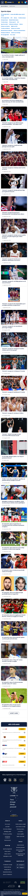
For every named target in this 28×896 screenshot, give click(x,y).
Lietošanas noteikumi (7, 837)
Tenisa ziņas (4, 22)
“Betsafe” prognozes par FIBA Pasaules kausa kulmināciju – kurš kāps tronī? (12, 123)
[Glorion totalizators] (24, 732)
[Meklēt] (22, 2)
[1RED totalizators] (24, 765)
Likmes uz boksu (5, 26)
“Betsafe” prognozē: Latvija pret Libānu (12, 413)
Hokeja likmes (7, 869)
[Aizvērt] (26, 891)
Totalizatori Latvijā (7, 864)
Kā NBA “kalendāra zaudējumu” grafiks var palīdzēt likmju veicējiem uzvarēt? (13, 479)
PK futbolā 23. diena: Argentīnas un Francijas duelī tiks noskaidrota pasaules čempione (13, 525)
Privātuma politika (7, 834)
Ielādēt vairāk (14, 713)
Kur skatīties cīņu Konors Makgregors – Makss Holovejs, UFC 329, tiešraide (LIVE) (13, 101)
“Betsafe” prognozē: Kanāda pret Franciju (13, 392)
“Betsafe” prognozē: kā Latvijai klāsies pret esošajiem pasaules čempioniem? (13, 304)
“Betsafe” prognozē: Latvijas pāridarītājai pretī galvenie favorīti (13, 191)
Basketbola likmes (7, 872)
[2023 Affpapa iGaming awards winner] (21, 780)
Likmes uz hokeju (15, 32)
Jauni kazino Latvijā (20, 826)
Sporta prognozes (7, 849)
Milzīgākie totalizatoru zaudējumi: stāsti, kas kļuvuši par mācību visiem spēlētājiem (13, 502)
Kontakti (8, 826)
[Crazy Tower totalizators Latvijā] (24, 741)
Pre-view (12, 34)
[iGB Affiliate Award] (5, 780)
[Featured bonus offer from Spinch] (19, 2)
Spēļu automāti (20, 836)
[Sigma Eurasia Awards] (10, 780)
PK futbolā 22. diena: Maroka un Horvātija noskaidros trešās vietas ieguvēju (13, 548)
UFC (12, 18)
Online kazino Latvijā (20, 824)
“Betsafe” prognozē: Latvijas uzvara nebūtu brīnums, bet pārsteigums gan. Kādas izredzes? (14, 236)
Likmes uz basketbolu (19, 30)
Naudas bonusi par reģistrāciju (20, 854)
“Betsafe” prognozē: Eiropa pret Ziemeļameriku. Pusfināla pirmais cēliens (13, 213)
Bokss (15, 18)
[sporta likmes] (14, 791)
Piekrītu (25, 893)
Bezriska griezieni (20, 847)
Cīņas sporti (12, 22)
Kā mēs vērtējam (7, 829)
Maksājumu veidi (7, 856)
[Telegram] (25, 2)
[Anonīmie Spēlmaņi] (15, 882)
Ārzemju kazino (20, 829)
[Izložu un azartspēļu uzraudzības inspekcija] (6, 882)
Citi (18, 22)
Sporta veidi (4, 24)
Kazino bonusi (20, 845)
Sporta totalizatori (7, 874)
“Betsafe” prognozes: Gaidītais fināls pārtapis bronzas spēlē (12, 146)
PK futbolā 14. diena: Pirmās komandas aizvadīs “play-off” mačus (12, 683)
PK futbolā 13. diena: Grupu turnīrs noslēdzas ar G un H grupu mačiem (11, 705)
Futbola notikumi (13, 24)
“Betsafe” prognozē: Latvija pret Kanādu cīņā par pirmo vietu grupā (13, 349)
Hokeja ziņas (4, 20)
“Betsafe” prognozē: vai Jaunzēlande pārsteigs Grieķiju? (12, 327)
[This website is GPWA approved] (23, 882)
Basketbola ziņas (13, 20)
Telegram (22, 867)
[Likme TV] (10, 2)
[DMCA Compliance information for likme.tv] (11, 886)
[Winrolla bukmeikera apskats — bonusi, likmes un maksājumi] (24, 749)
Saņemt (22, 729)
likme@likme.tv (14, 815)
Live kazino (20, 831)
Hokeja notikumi (5, 32)
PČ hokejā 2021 (5, 34)
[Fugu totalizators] (24, 757)
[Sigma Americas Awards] (15, 780)
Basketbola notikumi (6, 30)
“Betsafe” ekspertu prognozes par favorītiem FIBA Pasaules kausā (11, 434)
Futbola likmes (7, 867)
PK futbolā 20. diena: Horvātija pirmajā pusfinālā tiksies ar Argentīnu (12, 593)
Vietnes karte (7, 840)
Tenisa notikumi (5, 28)
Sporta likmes (4, 6)
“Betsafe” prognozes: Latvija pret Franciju (13, 371)
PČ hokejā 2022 (5, 18)
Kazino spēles (20, 834)
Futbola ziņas (22, 18)
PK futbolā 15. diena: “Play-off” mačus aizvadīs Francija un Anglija (12, 660)
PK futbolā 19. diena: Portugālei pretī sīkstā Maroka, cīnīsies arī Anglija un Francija (13, 615)
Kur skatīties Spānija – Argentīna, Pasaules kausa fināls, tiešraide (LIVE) (13, 78)
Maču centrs (7, 854)
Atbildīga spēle (7, 831)
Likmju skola (7, 851)
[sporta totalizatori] (14, 804)
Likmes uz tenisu (15, 28)
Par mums (7, 824)
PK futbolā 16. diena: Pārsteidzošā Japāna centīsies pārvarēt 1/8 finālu (13, 638)
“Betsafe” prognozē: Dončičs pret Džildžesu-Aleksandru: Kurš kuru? (11, 259)
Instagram (21, 864)
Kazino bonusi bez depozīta (20, 850)
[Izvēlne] (2, 2)
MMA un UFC (14, 26)
